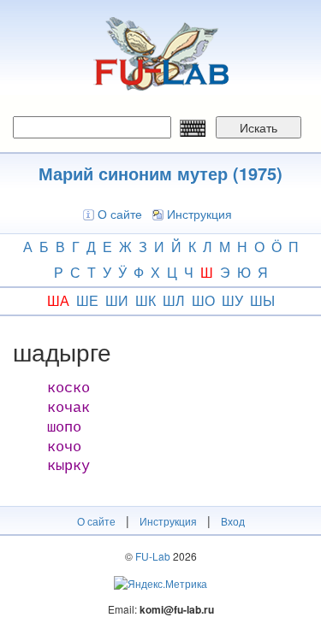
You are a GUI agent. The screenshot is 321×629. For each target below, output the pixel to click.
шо (203, 300)
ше (87, 300)
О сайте (120, 213)
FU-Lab (152, 556)
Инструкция (199, 213)
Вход (233, 521)
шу (232, 300)
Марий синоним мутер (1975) (160, 173)
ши (116, 300)
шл (174, 300)
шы (262, 300)
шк (145, 300)
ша (58, 300)
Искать (258, 127)
